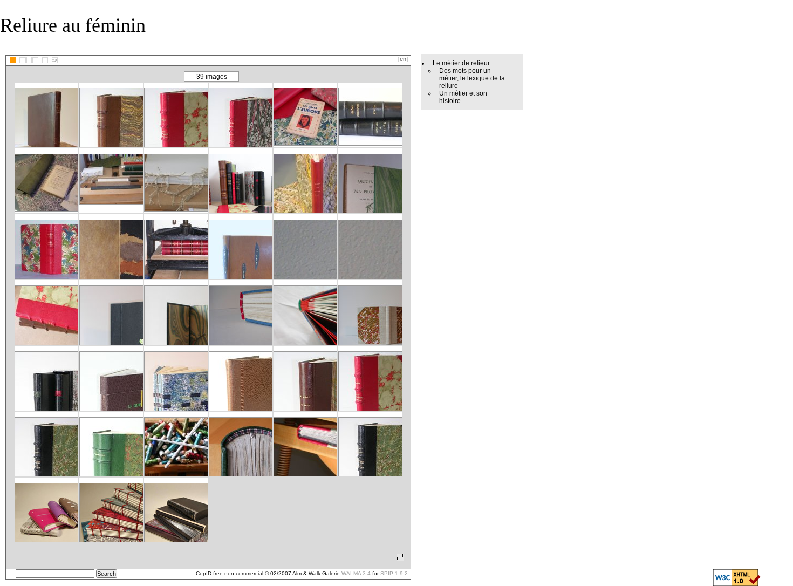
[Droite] (34, 60)
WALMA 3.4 (356, 573)
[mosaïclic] (13, 60)
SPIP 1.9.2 (394, 573)
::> (54, 60)
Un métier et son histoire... (463, 97)
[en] (403, 59)
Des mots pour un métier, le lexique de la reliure (472, 78)
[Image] (45, 60)
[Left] (23, 60)
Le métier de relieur (461, 63)
